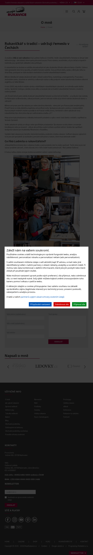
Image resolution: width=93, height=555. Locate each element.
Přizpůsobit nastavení (40, 304)
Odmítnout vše (62, 304)
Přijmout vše (79, 304)
